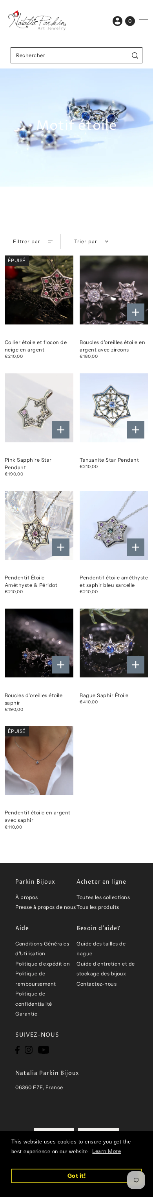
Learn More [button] (106, 1151)
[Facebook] (17, 1049)
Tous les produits (97, 907)
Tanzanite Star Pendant (109, 460)
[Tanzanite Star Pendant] (114, 407)
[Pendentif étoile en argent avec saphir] (39, 760)
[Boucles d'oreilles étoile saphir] (39, 643)
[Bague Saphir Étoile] (114, 643)
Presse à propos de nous (45, 907)
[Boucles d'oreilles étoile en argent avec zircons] (114, 289)
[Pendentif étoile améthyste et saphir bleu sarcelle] (114, 525)
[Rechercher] (135, 55)
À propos (26, 897)
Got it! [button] (76, 1175)
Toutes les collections (103, 897)
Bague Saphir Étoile (104, 695)
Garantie (26, 1014)
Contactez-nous (96, 984)
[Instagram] (29, 1049)
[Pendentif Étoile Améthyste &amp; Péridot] (39, 525)
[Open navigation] (143, 21)
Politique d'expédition (42, 964)
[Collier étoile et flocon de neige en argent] (39, 289)
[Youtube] (43, 1049)
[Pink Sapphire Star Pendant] (39, 407)
